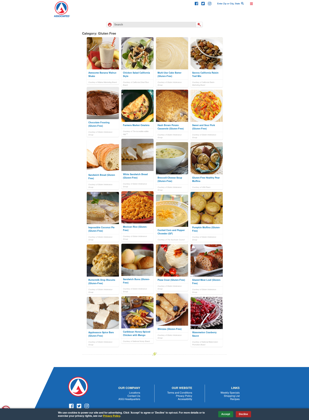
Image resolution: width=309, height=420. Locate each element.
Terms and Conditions (179, 392)
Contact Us (133, 396)
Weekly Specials (230, 392)
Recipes (235, 399)
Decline (243, 414)
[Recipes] (109, 24)
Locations (134, 392)
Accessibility (185, 399)
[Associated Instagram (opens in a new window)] (209, 3)
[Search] (242, 3)
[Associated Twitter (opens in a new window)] (203, 3)
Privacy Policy (184, 396)
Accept (225, 414)
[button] (251, 3)
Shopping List (232, 396)
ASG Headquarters (129, 399)
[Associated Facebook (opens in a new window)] (196, 3)
